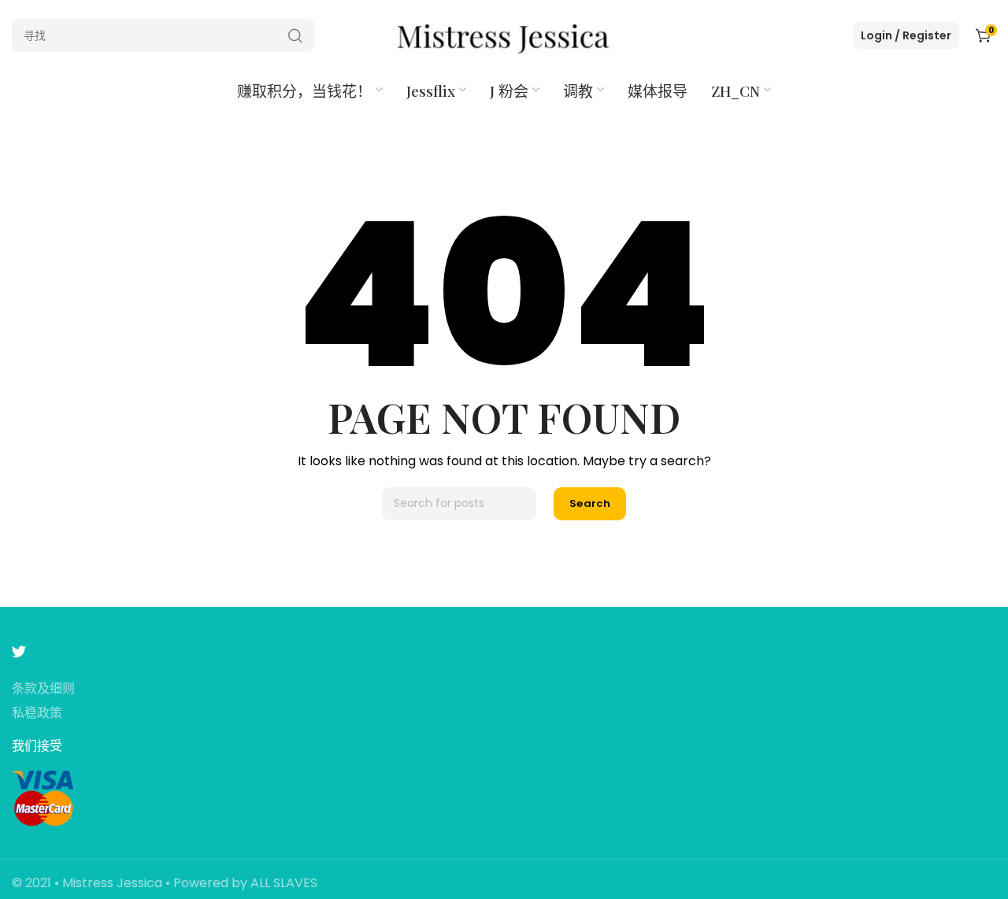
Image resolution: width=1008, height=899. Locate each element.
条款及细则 (43, 689)
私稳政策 (37, 713)
